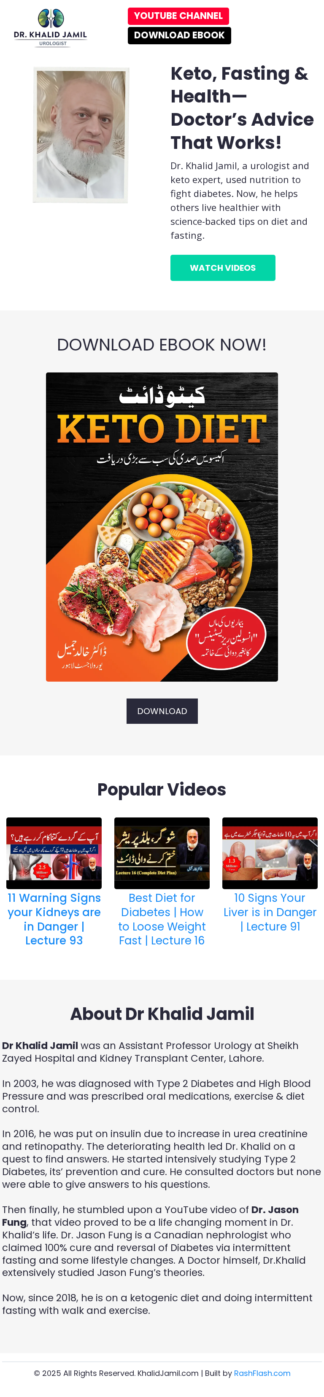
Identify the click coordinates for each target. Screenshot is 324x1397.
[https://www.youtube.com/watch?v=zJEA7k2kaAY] (270, 853)
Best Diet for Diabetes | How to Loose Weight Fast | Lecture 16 (162, 919)
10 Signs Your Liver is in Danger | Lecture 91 (270, 912)
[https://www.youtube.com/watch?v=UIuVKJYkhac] (54, 853)
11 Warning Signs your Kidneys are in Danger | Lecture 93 (54, 919)
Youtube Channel (178, 15)
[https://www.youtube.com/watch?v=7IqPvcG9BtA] (162, 527)
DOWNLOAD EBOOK (179, 35)
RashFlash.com (262, 1373)
